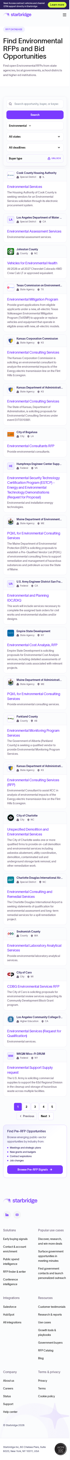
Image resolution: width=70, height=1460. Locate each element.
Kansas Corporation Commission (37, 338)
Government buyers (50, 1342)
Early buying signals (15, 1239)
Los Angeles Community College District (42, 1017)
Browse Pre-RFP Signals (33, 1169)
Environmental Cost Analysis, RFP (32, 645)
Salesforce (9, 1306)
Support (8, 1404)
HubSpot (8, 1314)
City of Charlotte (27, 815)
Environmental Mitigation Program (32, 299)
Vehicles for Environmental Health (32, 263)
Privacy (42, 1380)
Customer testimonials (52, 1306)
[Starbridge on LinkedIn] (7, 1215)
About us (8, 1380)
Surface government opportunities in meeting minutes (50, 1256)
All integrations (12, 1322)
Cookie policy (46, 1396)
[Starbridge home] (17, 15)
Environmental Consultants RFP (30, 446)
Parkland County (27, 716)
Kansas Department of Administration (40, 387)
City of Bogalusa (27, 432)
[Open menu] (64, 15)
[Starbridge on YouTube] (17, 1215)
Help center (10, 1411)
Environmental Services (24, 187)
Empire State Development (33, 631)
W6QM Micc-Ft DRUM (31, 1053)
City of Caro (24, 972)
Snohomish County (28, 931)
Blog (41, 1358)
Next (44, 1116)
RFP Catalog (45, 1350)
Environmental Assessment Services (34, 231)
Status (7, 1396)
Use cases (44, 1322)
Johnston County (27, 249)
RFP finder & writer (14, 1271)
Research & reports (50, 1314)
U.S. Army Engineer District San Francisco (43, 581)
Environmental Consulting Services (33, 352)
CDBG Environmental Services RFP (33, 986)
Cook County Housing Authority (36, 173)
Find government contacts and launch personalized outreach (52, 1273)
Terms (42, 1388)
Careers (8, 1388)
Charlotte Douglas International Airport (41, 877)
